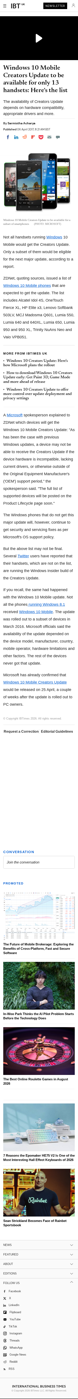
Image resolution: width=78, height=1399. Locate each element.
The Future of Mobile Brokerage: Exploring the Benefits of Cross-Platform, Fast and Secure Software (38, 948)
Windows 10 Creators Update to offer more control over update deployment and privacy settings (37, 394)
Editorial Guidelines (57, 731)
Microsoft (15, 415)
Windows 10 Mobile (36, 612)
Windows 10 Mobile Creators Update (35, 682)
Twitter (23, 556)
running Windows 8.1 (46, 604)
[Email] (49, 137)
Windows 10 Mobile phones (27, 285)
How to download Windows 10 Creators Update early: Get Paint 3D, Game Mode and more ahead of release (37, 377)
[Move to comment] (58, 137)
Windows (54, 237)
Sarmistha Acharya (21, 123)
